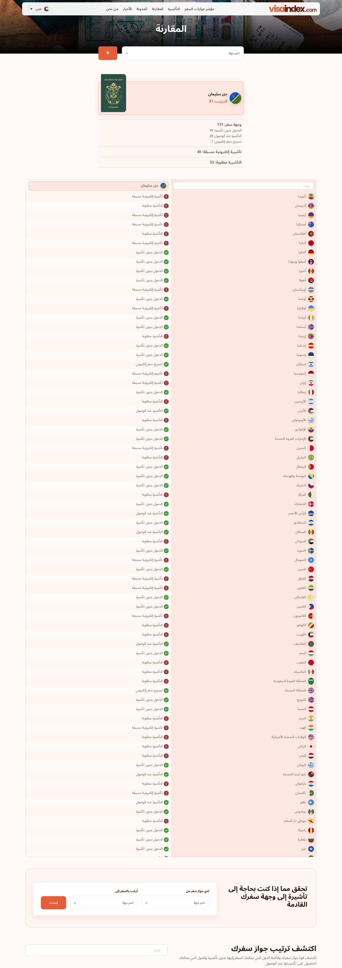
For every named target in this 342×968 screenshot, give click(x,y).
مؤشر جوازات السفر (199, 9)
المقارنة (157, 9)
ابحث (53, 903)
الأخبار (127, 9)
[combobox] (183, 53)
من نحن (112, 9)
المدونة (142, 9)
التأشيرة (174, 9)
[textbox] (182, 53)
